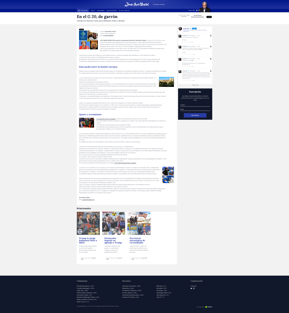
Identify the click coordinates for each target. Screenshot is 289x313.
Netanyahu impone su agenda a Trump (113, 240)
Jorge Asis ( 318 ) (82, 290)
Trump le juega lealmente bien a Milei (88, 240)
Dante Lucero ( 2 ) (83, 302)
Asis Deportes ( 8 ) (162, 295)
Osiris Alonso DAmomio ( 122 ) (87, 293)
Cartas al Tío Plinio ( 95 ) (130, 297)
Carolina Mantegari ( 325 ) (85, 288)
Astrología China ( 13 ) (163, 293)
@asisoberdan (192, 35)
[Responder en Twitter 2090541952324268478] (183, 54)
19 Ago (198, 71)
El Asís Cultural (124, 10)
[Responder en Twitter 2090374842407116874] (183, 67)
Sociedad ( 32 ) (161, 288)
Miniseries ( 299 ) (128, 288)
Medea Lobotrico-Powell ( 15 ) (86, 299)
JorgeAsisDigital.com (88, 199)
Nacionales (100, 10)
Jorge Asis (184, 35)
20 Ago (198, 46)
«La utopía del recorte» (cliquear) (105, 119)
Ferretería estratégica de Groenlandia (137, 240)
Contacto (194, 286)
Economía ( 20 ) (161, 290)
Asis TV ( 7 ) (160, 297)
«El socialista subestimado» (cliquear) (125, 163)
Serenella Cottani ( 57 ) (84, 295)
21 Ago (198, 35)
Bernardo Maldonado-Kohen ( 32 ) (88, 297)
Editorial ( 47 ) (161, 286)
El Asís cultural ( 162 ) (129, 293)
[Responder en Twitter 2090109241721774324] (183, 80)
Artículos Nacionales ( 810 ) (131, 286)
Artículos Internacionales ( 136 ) (132, 295)
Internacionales (112, 10)
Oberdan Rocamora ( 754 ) (85, 286)
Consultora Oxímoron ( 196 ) (131, 290)
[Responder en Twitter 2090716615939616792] (183, 42)
